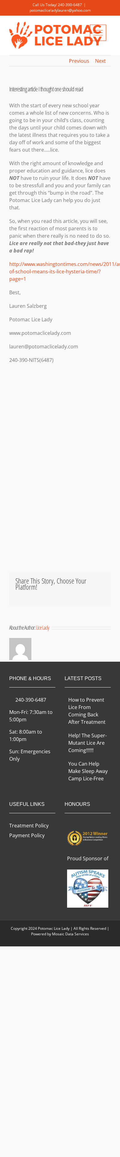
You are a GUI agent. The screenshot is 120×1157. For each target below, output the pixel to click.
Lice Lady (42, 627)
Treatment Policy (29, 825)
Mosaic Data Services (70, 934)
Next (100, 60)
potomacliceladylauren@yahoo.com (60, 10)
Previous (79, 60)
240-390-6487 (70, 4)
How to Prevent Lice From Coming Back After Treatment (87, 710)
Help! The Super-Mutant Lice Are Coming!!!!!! (87, 743)
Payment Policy (27, 835)
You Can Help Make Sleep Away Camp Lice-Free (88, 771)
